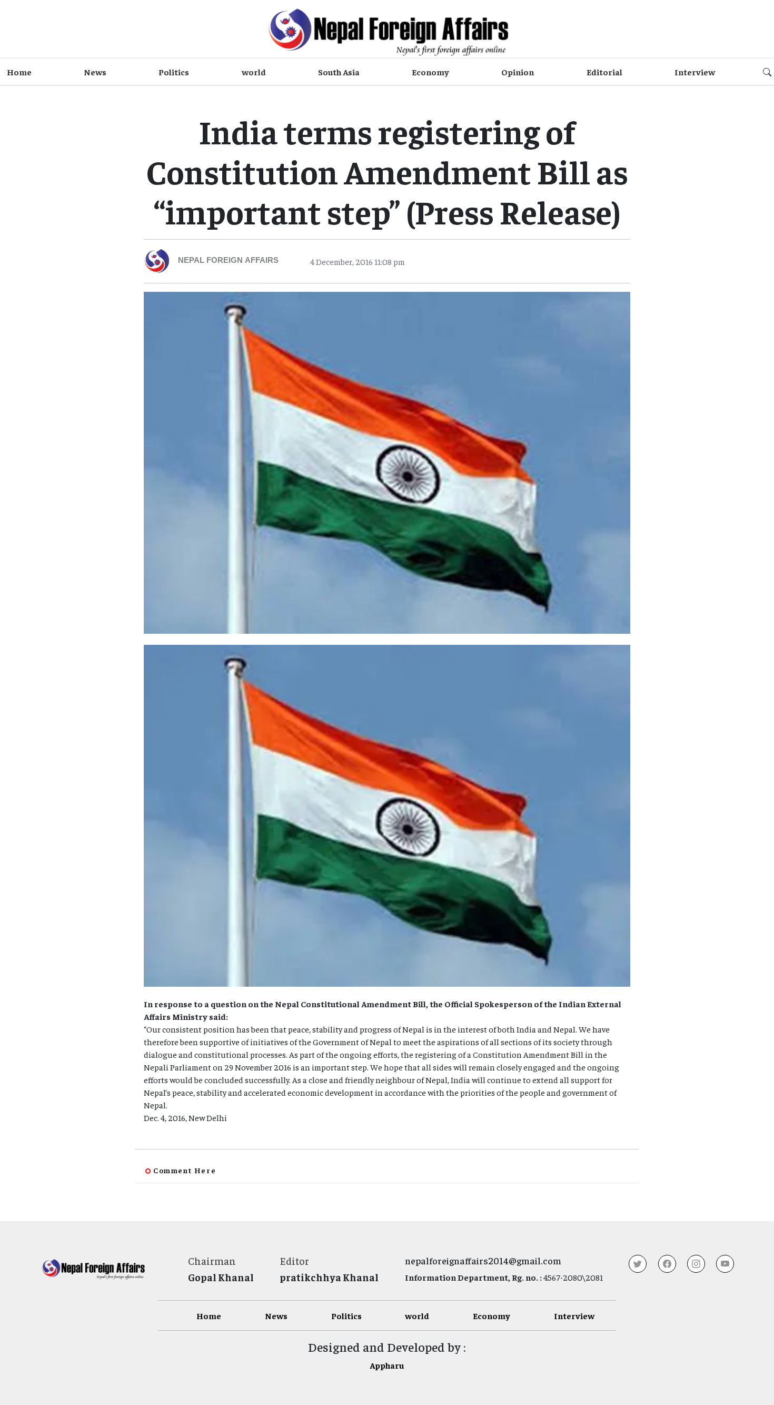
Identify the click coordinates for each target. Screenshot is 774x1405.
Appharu (387, 1365)
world (254, 71)
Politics (173, 71)
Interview (694, 71)
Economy (430, 71)
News (95, 71)
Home (19, 71)
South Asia (339, 71)
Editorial (604, 71)
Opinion (517, 71)
